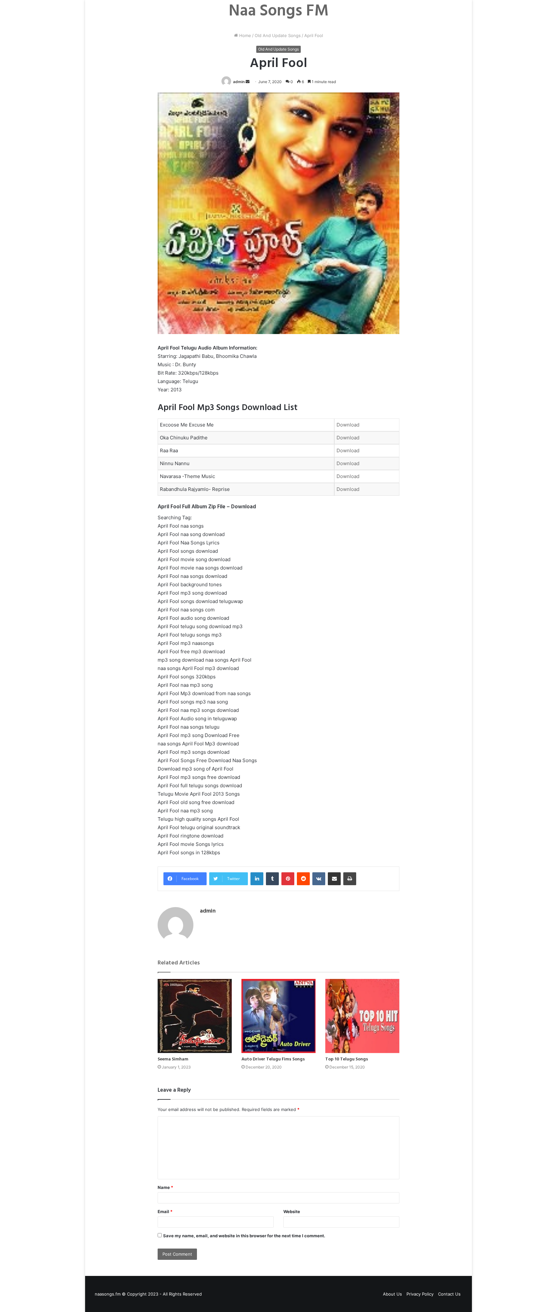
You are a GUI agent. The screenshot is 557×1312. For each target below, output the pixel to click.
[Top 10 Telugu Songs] (362, 1016)
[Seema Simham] (195, 1016)
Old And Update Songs (278, 35)
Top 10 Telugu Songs (346, 1059)
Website (291, 1211)
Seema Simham (173, 1059)
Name (165, 1187)
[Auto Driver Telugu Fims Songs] (278, 1016)
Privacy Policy (420, 1294)
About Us (392, 1294)
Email (165, 1211)
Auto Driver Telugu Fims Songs (273, 1059)
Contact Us (449, 1294)
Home (244, 35)
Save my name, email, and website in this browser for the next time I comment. (244, 1235)
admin (239, 81)
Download (348, 425)
